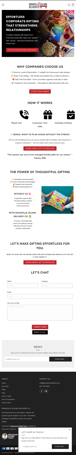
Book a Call (40, 332)
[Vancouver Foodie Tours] (10, 436)
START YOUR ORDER (40, 91)
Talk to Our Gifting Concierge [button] (22, 50)
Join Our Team (6, 396)
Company (44, 281)
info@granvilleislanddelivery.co (49, 383)
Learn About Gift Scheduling (40, 148)
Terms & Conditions (8, 399)
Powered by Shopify (7, 452)
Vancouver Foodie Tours (19, 426)
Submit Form (40, 327)
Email (9, 292)
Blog (3, 393)
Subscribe (59, 359)
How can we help (13, 303)
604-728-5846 (44, 386)
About (4, 383)
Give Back (5, 386)
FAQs (3, 390)
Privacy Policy (6, 403)
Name (9, 281)
